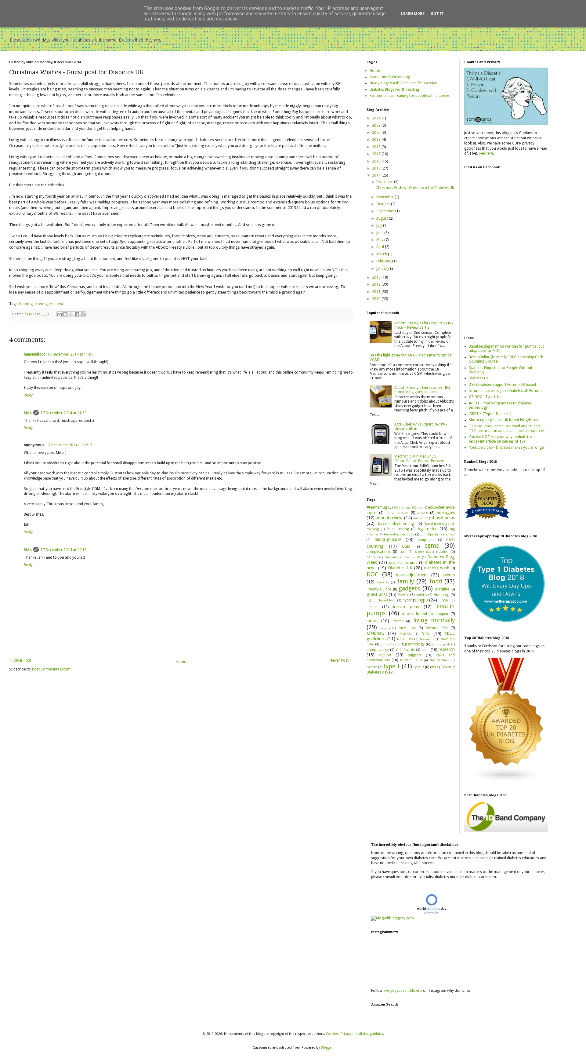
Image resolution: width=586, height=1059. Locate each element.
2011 (377, 292)
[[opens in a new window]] (506, 624)
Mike (27, 413)
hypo (423, 599)
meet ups (407, 628)
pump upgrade (440, 644)
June (380, 233)
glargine (442, 589)
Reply (28, 395)
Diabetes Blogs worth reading (394, 89)
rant (425, 650)
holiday (421, 595)
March (382, 254)
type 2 (419, 667)
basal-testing (398, 529)
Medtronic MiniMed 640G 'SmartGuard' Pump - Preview (419, 458)
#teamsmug (377, 507)
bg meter (427, 528)
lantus (372, 620)
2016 (377, 161)
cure (403, 552)
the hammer (439, 660)
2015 (377, 168)
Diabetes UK (400, 567)
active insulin (396, 513)
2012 (377, 284)
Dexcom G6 (412, 557)
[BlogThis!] (65, 314)
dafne (443, 552)
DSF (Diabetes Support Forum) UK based (502, 384)
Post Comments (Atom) (51, 669)
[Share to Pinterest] (83, 314)
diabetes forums (403, 563)
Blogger (327, 1048)
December (385, 182)
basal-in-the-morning (396, 523)
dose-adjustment (412, 574)
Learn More (413, 14)
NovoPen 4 (427, 639)
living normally (434, 620)
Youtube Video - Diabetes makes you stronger (507, 447)
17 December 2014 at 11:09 (70, 354)
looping (385, 628)
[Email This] (59, 314)
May (380, 240)
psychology (415, 644)
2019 (377, 139)
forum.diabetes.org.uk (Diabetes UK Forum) (505, 391)
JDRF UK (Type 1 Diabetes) (490, 414)
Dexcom (391, 557)
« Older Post (21, 660)
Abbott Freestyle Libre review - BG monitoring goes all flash (422, 389)
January (383, 268)
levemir (397, 621)
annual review (389, 517)
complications (379, 552)
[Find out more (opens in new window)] (506, 831)
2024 (377, 118)
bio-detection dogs (399, 534)
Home (181, 662)
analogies (445, 512)
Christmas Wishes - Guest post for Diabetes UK (415, 188)
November (385, 197)
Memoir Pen (437, 628)
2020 (377, 132)
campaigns (426, 540)
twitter (372, 667)
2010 (377, 299)
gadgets (409, 588)
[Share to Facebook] (77, 314)
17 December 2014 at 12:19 (64, 550)
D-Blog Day (423, 551)
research (447, 649)
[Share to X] (71, 314)
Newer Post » (340, 660)
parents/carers (390, 644)
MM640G (375, 633)
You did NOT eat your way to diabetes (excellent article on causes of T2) (500, 439)
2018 (377, 147)
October (383, 204)
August (382, 218)
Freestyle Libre (379, 589)
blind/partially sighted (438, 534)
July (379, 225)
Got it (437, 14)
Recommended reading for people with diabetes (410, 95)
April (380, 247)
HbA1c (403, 595)
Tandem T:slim (411, 660)
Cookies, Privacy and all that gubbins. (355, 1034)
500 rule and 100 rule (408, 507)
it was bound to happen (425, 614)
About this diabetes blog (390, 77)
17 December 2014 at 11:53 (64, 413)
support (414, 655)
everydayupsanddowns (402, 990)
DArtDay (372, 557)
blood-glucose (31, 304)
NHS (425, 633)
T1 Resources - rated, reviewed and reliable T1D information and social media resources (506, 428)
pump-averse (378, 650)
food (435, 581)
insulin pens (406, 606)
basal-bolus (444, 517)
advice (422, 513)
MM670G (406, 633)
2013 (377, 277)
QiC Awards (405, 650)
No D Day (405, 639)
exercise (383, 582)
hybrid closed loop (381, 600)
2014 (377, 175)
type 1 (391, 666)
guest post (54, 304)
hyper (407, 600)
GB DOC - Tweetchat (486, 397)
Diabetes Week (436, 568)
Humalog (441, 595)
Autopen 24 (420, 518)
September (385, 211)
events (449, 574)
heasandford (34, 354)
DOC (372, 574)
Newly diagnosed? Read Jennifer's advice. (404, 83)
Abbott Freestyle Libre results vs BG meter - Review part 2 (423, 325)
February (384, 261)
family (405, 581)
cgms (432, 545)
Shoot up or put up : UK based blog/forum (504, 420)
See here (486, 153)
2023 (377, 125)
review (385, 654)
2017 (377, 154)
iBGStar (444, 600)
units (434, 667)
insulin (372, 607)
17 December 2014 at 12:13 (69, 445)
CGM (406, 546)
